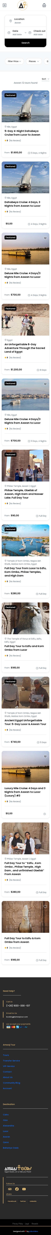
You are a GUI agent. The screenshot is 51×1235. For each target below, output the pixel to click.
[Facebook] (16, 1189)
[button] (44, 5)
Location (19, 19)
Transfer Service (11, 1060)
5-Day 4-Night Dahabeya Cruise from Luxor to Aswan (22, 132)
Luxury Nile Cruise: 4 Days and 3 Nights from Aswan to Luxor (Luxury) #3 (25, 791)
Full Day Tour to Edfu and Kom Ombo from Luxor (24, 648)
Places (32, 61)
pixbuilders (33, 1231)
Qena (6, 1142)
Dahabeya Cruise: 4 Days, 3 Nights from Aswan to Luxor (23, 204)
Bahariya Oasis (11, 1147)
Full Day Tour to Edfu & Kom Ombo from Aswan (23, 940)
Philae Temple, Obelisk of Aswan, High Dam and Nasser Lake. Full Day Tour (24, 493)
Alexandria (8, 1125)
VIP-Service (9, 1066)
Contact (7, 1071)
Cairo (6, 1114)
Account (7, 1088)
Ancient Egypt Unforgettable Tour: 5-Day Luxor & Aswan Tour (25, 722)
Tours (6, 1055)
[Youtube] (23, 1189)
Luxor (5, 1131)
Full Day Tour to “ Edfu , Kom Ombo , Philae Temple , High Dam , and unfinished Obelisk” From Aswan (24, 868)
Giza (5, 1120)
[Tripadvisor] (9, 1189)
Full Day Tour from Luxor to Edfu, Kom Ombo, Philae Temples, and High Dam (25, 571)
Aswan (6, 1136)
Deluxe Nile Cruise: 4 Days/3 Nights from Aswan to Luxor (23, 275)
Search (26, 42)
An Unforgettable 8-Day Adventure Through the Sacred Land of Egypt (25, 348)
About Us (7, 1077)
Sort (44, 79)
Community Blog (11, 1082)
